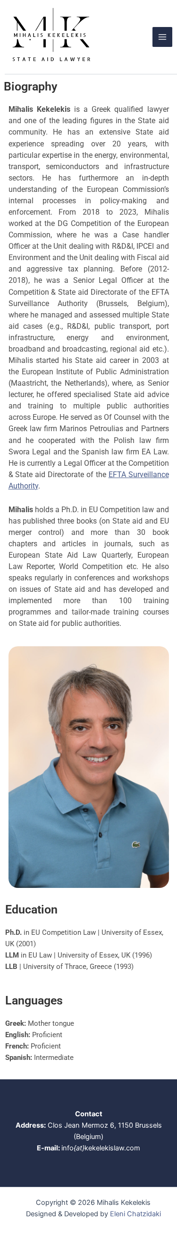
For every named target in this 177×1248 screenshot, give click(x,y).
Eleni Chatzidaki (135, 1214)
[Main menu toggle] (162, 37)
